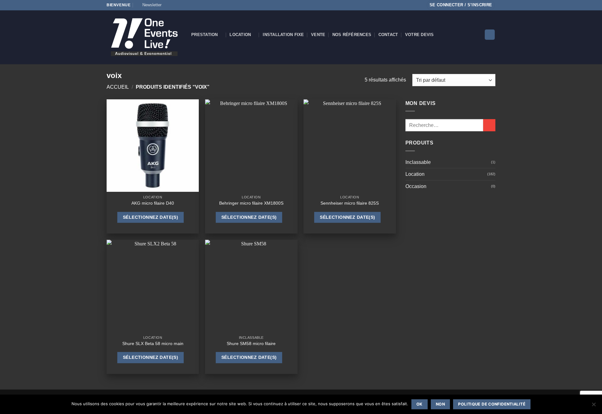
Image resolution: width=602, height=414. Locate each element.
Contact (388, 34)
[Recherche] (490, 34)
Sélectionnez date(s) (150, 217)
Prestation (204, 34)
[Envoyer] (489, 125)
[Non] (593, 406)
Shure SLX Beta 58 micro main (152, 343)
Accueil (118, 87)
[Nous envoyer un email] (192, 5)
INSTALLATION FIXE (283, 34)
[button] (149, 5)
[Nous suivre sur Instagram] (174, 5)
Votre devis (419, 34)
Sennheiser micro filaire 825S (349, 203)
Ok (419, 404)
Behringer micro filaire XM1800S (251, 203)
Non (440, 404)
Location (240, 34)
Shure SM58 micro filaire (251, 343)
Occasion (415, 186)
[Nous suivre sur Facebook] (168, 5)
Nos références (352, 34)
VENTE (318, 34)
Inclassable (418, 162)
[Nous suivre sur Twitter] (186, 5)
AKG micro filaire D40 (152, 203)
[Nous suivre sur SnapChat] (180, 5)
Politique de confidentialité (491, 404)
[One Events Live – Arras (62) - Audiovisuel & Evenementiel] (144, 37)
